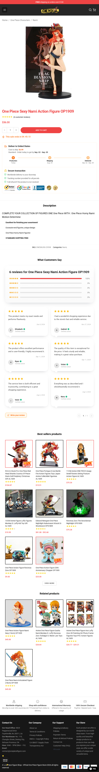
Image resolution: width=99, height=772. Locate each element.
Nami (35, 20)
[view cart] (94, 9)
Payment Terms (59, 735)
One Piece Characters (20, 20)
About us (33, 728)
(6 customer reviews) (21, 117)
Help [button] (94, 769)
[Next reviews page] (91, 415)
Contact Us (57, 742)
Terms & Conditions (37, 732)
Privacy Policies (36, 735)
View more (50, 583)
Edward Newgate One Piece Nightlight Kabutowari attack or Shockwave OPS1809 (48, 523)
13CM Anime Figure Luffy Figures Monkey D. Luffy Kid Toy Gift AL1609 (18, 523)
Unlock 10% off (5, 760)
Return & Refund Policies (63, 738)
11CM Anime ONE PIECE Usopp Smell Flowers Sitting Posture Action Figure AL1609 (78, 473)
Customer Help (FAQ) (61, 746)
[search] (90, 9)
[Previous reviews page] (79, 415)
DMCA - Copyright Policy (39, 739)
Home (4, 20)
